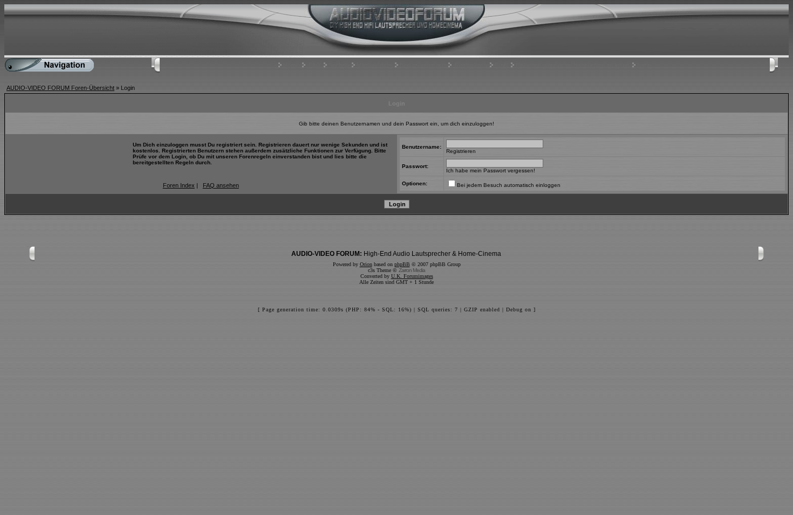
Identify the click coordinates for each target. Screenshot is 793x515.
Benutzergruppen (422, 65)
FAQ (314, 65)
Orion (366, 264)
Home (291, 65)
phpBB (402, 264)
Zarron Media (412, 270)
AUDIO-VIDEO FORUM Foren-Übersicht (60, 88)
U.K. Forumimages (412, 276)
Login (644, 65)
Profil (501, 65)
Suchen (338, 65)
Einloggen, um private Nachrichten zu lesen (572, 65)
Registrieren (471, 65)
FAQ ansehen (221, 185)
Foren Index (179, 185)
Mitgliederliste (374, 65)
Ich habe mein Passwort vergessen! (490, 170)
